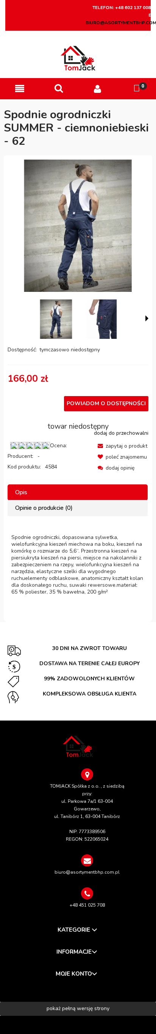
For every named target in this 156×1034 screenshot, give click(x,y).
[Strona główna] (78, 58)
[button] (19, 89)
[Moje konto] (97, 89)
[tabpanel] (78, 564)
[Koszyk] (136, 88)
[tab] (78, 492)
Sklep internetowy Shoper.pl (78, 1024)
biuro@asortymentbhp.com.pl (87, 872)
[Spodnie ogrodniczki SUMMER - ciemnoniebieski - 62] (56, 319)
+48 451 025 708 (87, 905)
